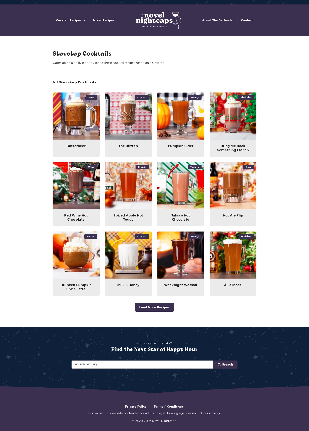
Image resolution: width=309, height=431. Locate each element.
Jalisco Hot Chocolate (180, 217)
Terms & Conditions (169, 406)
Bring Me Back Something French (233, 148)
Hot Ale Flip (233, 215)
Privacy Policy (136, 406)
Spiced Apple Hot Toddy (128, 217)
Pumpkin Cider (180, 146)
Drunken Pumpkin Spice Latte (76, 287)
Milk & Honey (128, 285)
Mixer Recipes (103, 20)
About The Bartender (218, 20)
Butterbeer (76, 146)
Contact (247, 20)
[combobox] (142, 365)
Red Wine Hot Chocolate (76, 217)
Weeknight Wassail (180, 285)
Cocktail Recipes (68, 20)
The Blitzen (128, 146)
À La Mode (233, 285)
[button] (154, 307)
